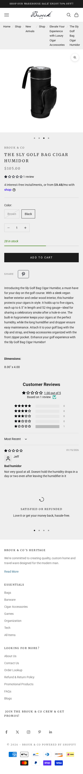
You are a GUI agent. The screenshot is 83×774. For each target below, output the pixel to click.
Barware (10, 599)
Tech (7, 627)
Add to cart (41, 257)
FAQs (7, 691)
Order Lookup (13, 670)
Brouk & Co (14, 147)
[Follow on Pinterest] (39, 732)
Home (6, 26)
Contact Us (11, 663)
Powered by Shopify (59, 744)
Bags (7, 592)
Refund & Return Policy (19, 677)
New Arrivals (30, 29)
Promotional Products (18, 684)
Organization (12, 620)
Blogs (8, 698)
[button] (13, 176)
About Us (10, 656)
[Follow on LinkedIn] (51, 732)
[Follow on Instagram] (28, 732)
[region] (41, 510)
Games (9, 613)
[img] (13, 450)
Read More (11, 571)
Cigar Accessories (16, 606)
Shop (18, 26)
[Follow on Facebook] (6, 732)
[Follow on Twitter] (17, 732)
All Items (10, 635)
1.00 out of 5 (52, 393)
